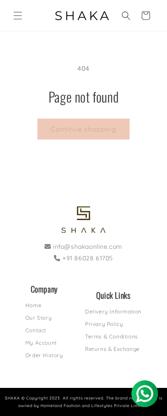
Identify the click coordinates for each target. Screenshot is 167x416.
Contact (35, 330)
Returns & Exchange (112, 349)
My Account (41, 342)
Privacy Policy (104, 324)
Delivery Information (113, 311)
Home (33, 305)
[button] (18, 15)
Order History (44, 355)
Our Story (38, 317)
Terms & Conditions (111, 336)
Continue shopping (83, 129)
